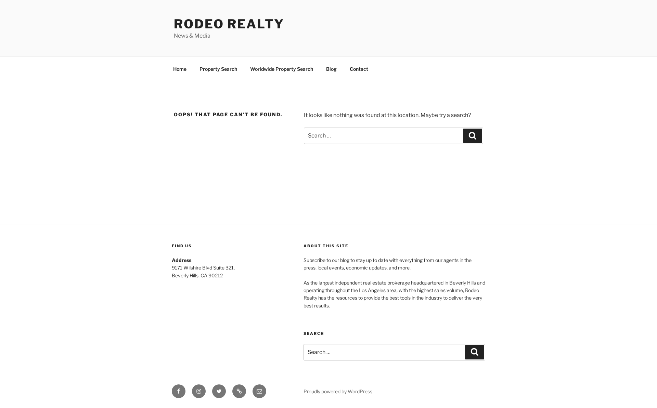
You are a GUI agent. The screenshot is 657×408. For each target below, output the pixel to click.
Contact (359, 69)
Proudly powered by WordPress (338, 391)
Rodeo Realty (229, 23)
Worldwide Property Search (281, 69)
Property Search (218, 69)
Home (179, 69)
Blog (331, 69)
